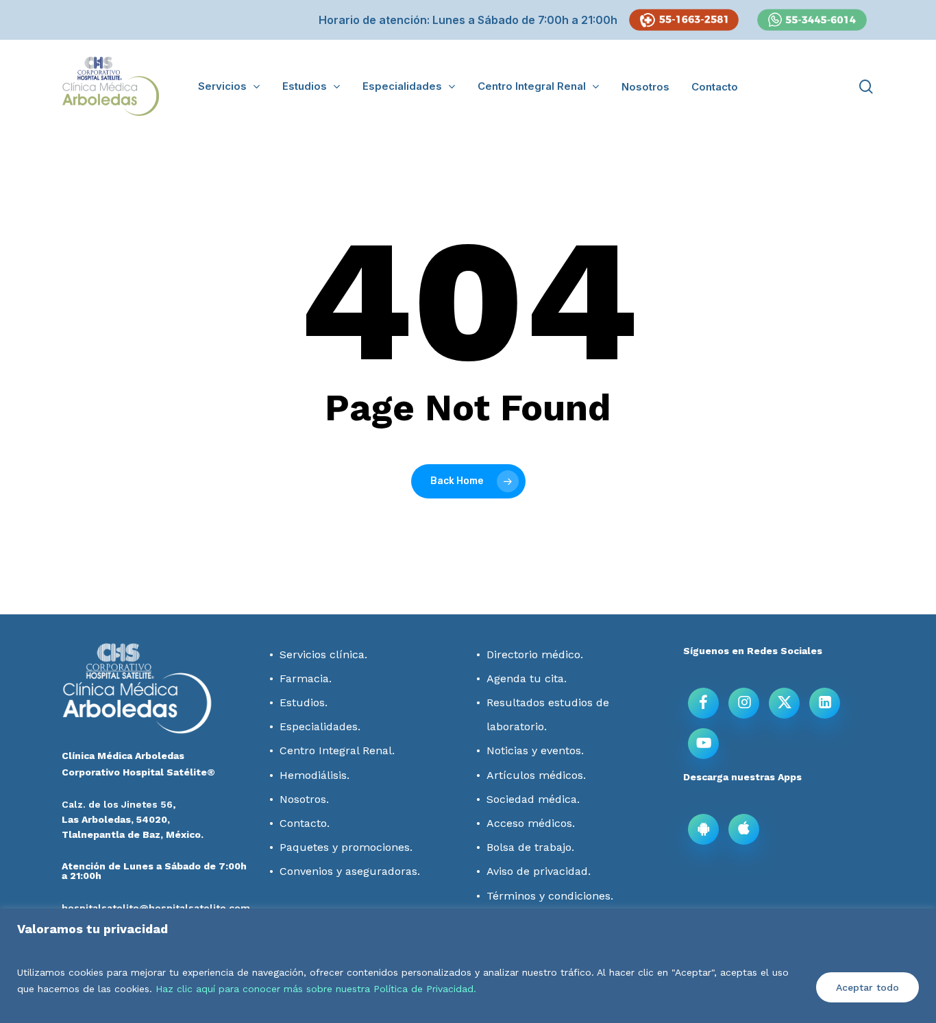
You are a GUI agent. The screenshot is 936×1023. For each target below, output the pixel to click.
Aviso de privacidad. (539, 871)
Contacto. (305, 823)
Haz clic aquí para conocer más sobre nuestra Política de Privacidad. (316, 988)
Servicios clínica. (323, 654)
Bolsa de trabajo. (530, 847)
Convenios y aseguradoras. (350, 871)
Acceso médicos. (531, 823)
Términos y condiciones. (550, 895)
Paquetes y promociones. (346, 847)
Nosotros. (304, 799)
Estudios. (304, 702)
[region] (468, 965)
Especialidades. (320, 726)
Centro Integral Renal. (337, 750)
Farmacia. (306, 678)
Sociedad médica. (533, 799)
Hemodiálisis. (314, 775)
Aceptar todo (867, 987)
